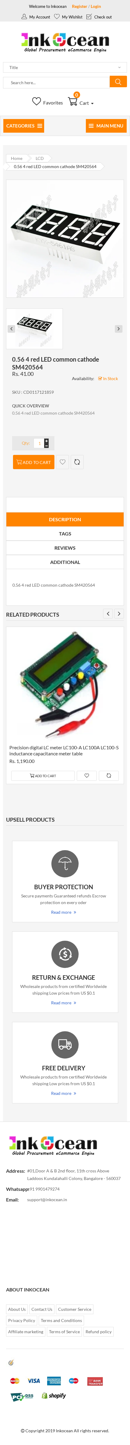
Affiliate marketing (25, 1331)
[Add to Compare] (77, 462)
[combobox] (56, 82)
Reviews (65, 548)
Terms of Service (64, 1331)
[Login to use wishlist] (62, 462)
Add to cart (37, 462)
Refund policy (99, 1331)
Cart (82, 103)
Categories (20, 125)
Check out (102, 17)
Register (79, 6)
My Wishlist (72, 17)
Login (96, 6)
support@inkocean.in (47, 1199)
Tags (65, 533)
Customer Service (74, 1309)
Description (65, 519)
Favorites (52, 102)
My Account (39, 17)
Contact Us (41, 1309)
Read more (61, 912)
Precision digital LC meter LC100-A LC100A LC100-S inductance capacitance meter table (64, 750)
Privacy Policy (21, 1320)
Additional (65, 562)
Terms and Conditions (61, 1320)
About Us (17, 1309)
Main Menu (109, 125)
